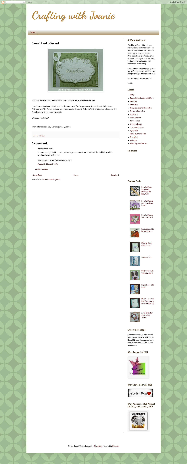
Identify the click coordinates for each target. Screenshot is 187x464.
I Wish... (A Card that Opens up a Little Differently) (147, 301)
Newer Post (37, 175)
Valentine (133, 140)
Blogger (115, 446)
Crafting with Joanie (73, 15)
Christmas (134, 105)
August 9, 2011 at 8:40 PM (48, 164)
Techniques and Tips (138, 134)
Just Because (135, 121)
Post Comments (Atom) (51, 180)
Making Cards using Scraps (146, 244)
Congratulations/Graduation (141, 108)
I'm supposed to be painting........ (147, 230)
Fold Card (134, 114)
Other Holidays (136, 124)
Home (32, 32)
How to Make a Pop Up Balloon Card (147, 203)
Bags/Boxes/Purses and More (142, 98)
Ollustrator (98, 446)
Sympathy (134, 131)
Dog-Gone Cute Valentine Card (147, 272)
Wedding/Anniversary (138, 144)
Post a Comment (41, 170)
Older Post (114, 175)
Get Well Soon (135, 118)
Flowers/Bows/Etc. (137, 111)
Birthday (42, 136)
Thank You (134, 137)
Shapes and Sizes (137, 127)
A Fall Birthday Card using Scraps (147, 315)
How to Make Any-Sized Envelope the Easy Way (146, 190)
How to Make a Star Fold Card (147, 216)
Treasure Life (146, 257)
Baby (132, 95)
